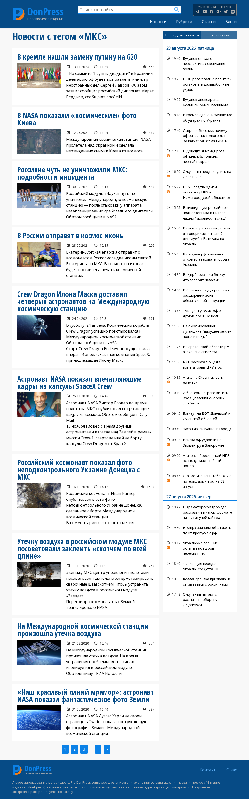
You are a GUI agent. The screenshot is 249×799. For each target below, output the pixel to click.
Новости (158, 21)
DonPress (45, 12)
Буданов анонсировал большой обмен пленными (200, 102)
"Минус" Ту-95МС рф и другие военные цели (200, 313)
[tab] (182, 35)
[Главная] (18, 14)
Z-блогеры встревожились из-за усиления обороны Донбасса (200, 397)
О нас (231, 770)
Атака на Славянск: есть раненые (200, 379)
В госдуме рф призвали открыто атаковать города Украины (200, 259)
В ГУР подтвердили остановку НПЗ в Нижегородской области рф (200, 192)
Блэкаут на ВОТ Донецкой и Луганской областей (200, 415)
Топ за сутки (219, 35)
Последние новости (182, 35)
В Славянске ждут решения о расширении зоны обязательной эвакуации (200, 295)
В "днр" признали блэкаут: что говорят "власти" (200, 277)
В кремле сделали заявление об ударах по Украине (200, 117)
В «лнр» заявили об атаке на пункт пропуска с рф (200, 530)
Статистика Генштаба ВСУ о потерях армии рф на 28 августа (200, 480)
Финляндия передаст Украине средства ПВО (200, 566)
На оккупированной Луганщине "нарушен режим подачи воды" (200, 331)
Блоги (231, 21)
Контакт (208, 770)
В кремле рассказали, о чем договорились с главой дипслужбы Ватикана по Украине (200, 235)
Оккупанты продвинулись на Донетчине (200, 174)
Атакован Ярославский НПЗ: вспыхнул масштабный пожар (200, 460)
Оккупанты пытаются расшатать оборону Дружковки (200, 599)
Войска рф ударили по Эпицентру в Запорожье (200, 442)
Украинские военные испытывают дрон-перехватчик (200, 547)
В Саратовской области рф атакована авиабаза (200, 349)
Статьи (209, 21)
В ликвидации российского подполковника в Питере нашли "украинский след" (200, 212)
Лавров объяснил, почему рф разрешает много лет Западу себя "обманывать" (200, 135)
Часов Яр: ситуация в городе (200, 429)
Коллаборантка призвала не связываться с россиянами (200, 581)
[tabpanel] (200, 326)
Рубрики (184, 21)
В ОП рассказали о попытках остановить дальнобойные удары (200, 83)
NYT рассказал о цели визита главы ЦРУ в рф (200, 364)
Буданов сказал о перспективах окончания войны (200, 63)
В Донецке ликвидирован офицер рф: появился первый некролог (200, 156)
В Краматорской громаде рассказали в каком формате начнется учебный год (200, 511)
